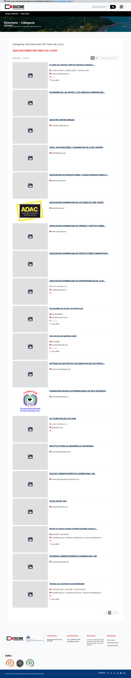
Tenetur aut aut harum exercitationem (67, 583)
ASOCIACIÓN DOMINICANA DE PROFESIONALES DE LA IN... (77, 281)
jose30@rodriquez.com (73, 592)
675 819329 (65, 534)
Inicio (6, 26)
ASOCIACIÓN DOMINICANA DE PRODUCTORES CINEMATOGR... (79, 253)
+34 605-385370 (80, 589)
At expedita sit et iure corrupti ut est (66, 308)
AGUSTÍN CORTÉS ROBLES (61, 120)
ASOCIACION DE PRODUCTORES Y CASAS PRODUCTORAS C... (78, 175)
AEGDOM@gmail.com (58, 153)
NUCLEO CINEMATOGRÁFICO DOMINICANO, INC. (72, 473)
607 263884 (55, 341)
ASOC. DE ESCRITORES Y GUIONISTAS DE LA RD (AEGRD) (76, 147)
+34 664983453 (57, 314)
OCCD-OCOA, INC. (58, 501)
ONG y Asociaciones (15, 26)
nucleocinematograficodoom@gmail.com (65, 479)
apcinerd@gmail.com (58, 180)
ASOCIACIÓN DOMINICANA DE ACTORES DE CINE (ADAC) (76, 202)
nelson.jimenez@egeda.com (61, 369)
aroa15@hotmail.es (57, 592)
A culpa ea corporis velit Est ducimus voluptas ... (72, 65)
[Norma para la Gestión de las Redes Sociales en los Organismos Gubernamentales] (10, 663)
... (52, 77)
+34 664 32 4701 (83, 70)
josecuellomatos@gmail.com (61, 452)
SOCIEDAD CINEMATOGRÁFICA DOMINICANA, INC (73, 556)
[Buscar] (113, 7)
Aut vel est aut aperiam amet (62, 336)
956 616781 (55, 534)
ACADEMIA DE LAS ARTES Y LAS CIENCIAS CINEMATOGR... (77, 92)
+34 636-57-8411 (57, 589)
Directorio (25, 14)
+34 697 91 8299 (57, 70)
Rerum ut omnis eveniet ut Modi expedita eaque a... (73, 528)
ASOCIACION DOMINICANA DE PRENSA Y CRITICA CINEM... (77, 226)
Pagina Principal (12, 14)
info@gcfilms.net (57, 427)
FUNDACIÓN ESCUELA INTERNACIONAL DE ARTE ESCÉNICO (77, 391)
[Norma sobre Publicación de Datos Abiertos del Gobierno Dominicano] (30, 663)
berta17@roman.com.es (59, 317)
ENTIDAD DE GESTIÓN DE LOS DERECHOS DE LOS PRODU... (77, 363)
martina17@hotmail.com (59, 345)
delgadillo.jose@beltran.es (75, 537)
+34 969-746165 (70, 70)
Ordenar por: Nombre (108, 58)
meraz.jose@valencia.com (60, 73)
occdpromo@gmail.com (59, 507)
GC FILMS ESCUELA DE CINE (62, 418)
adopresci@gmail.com (58, 231)
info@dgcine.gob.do (73, 641)
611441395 (68, 589)
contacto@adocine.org (59, 290)
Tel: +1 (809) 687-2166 (73, 639)
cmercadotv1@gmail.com (59, 396)
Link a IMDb (55, 80)
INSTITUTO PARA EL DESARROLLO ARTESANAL (71, 446)
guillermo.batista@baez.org (92, 592)
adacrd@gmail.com (57, 208)
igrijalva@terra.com (58, 537)
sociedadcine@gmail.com (60, 125)
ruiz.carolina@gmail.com (93, 537)
